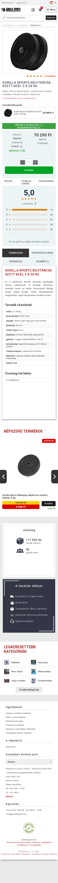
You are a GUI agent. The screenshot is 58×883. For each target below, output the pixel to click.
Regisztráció (22, 3)
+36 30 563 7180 (13, 810)
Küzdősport (22, 845)
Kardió (28, 842)
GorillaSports (8, 25)
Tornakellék (35, 845)
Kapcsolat (10, 747)
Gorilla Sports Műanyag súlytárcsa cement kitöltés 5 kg (24, 496)
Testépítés (22, 25)
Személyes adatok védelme (19, 733)
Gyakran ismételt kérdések (18, 713)
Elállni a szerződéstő (15, 717)
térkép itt (9, 796)
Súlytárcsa (35, 25)
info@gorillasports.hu (16, 814)
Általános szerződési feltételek (20, 729)
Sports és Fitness (15, 842)
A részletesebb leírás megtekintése (19, 98)
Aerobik (36, 842)
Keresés (51, 17)
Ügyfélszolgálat (46, 181)
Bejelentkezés (7, 3)
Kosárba (29, 170)
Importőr (8, 181)
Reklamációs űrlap (14, 721)
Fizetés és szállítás (26, 182)
